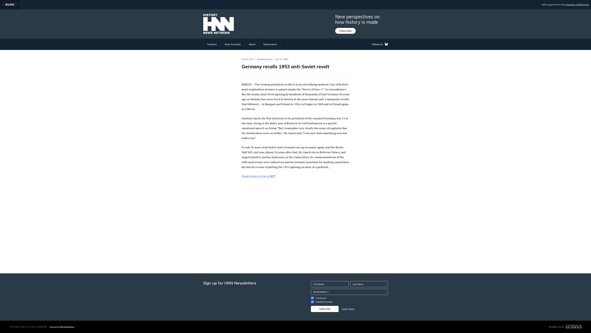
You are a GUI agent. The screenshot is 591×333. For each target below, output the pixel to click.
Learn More (348, 308)
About (252, 44)
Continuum (321, 298)
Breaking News (265, 59)
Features (212, 44)
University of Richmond (577, 4)
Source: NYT (248, 59)
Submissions (270, 44)
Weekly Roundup (324, 301)
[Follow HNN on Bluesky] (386, 44)
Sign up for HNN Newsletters (62, 327)
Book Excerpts (233, 44)
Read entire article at (259, 176)
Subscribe (345, 31)
